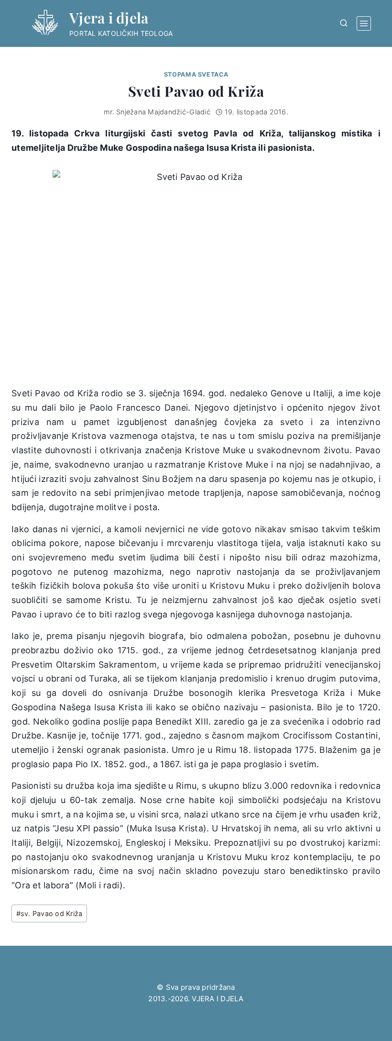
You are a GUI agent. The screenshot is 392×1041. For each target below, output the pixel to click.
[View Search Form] (344, 23)
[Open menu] (364, 23)
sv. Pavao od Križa (49, 913)
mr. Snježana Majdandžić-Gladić (157, 112)
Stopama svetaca (196, 74)
